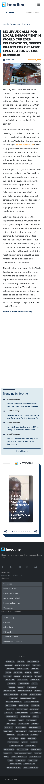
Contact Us (8, 608)
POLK (23, 738)
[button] (5, 531)
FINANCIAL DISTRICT (27, 698)
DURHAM (38, 691)
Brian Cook (10, 60)
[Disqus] (22, 350)
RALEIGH (34, 742)
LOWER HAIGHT (11, 716)
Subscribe (7, 584)
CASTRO (17, 676)
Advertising (8, 627)
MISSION (35, 724)
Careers (6, 622)
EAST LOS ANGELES (11, 694)
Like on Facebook (10, 594)
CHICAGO (38, 676)
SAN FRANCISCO (33, 661)
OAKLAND (8, 665)
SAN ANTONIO (36, 749)
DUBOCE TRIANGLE (25, 691)
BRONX (36, 672)
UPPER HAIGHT (29, 764)
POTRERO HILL (13, 742)
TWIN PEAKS (32, 760)
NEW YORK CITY (34, 727)
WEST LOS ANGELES (31, 767)
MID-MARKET (31, 720)
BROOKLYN (7, 676)
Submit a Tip (8, 618)
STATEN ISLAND (35, 756)
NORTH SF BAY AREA (22, 665)
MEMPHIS (12, 720)
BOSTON (28, 672)
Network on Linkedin (12, 598)
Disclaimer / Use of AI (12, 642)
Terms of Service (10, 637)
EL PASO (24, 694)
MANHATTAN (25, 716)
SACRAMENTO (9, 749)
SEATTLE (38, 753)
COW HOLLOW (24, 683)
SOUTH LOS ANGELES (19, 756)
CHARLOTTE (27, 676)
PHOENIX (34, 735)
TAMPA (10, 760)
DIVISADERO (31, 687)
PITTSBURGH (13, 738)
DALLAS (34, 683)
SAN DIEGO (8, 753)
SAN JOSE (20, 661)
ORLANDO (10, 735)
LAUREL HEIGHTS (21, 713)
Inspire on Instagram (12, 603)
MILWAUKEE (11, 724)
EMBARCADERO (35, 694)
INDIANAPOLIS (22, 709)
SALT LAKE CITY (22, 749)
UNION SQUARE (15, 764)
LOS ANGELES (35, 713)
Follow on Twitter (10, 589)
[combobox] (11, 12)
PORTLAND (32, 738)
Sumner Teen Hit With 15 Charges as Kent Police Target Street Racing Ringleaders (22, 441)
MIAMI (21, 720)
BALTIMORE (18, 672)
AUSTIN (8, 672)
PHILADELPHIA (22, 735)
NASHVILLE (8, 727)
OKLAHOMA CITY (35, 731)
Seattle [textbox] (10, 13)
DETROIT (21, 687)
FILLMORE (13, 698)
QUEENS (24, 742)
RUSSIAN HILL (30, 745)
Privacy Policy (9, 632)
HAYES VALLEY (11, 705)
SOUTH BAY (10, 661)
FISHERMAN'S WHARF (13, 702)
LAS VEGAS (8, 713)
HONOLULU (35, 705)
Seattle (6, 24)
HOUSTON (10, 709)
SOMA (6, 756)
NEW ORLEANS (21, 727)
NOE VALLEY (8, 731)
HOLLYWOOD (23, 705)
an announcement (25, 145)
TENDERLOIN (20, 760)
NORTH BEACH (21, 731)
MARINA (35, 716)
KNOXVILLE (34, 709)
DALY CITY (36, 665)
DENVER (12, 687)
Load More (22, 451)
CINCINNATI (10, 680)
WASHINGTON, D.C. (13, 767)
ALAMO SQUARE (22, 669)
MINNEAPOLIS (24, 724)
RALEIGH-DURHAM (16, 745)
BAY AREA (10, 669)
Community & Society (20, 24)
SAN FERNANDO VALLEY (23, 753)
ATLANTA (34, 669)
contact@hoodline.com (11, 575)
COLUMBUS (11, 683)
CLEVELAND (35, 680)
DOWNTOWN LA (9, 691)
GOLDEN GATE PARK (32, 702)
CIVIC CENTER (22, 680)
